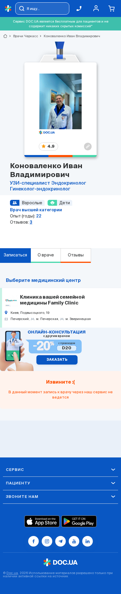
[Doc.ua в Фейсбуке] (33, 541)
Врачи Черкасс (23, 36)
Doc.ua (12, 573)
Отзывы (76, 255)
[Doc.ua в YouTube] (74, 541)
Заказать (57, 360)
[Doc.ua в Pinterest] (87, 541)
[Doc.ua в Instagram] (47, 541)
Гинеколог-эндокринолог (40, 189)
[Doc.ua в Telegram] (60, 541)
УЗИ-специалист (30, 183)
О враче (46, 255)
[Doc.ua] (8, 8)
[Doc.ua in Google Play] (79, 521)
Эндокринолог (68, 183)
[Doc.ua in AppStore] (42, 521)
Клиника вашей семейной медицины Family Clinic (52, 300)
